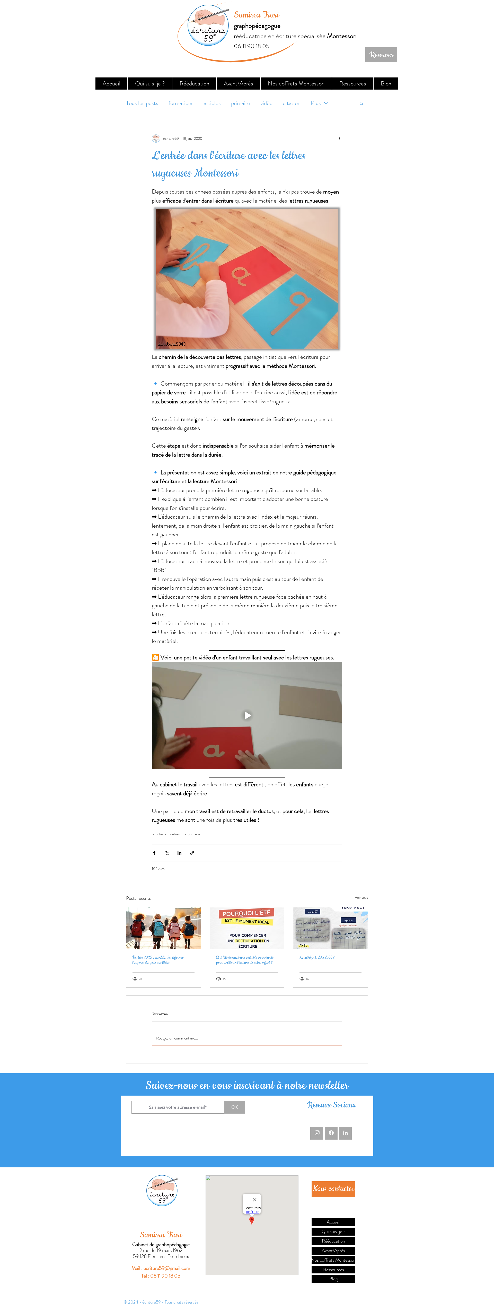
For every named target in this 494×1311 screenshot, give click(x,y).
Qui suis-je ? (333, 1231)
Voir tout (361, 897)
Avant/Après (333, 1250)
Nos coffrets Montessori (333, 1260)
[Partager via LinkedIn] (179, 852)
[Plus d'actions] (339, 138)
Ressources (333, 1269)
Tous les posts (142, 103)
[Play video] (247, 715)
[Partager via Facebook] (154, 852)
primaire (240, 103)
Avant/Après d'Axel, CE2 (317, 957)
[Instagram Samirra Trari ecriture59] (317, 1133)
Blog (333, 1278)
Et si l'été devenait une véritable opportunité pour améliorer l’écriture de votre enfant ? (245, 960)
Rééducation (333, 1241)
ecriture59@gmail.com (167, 1268)
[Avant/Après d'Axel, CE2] (330, 928)
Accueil (333, 1222)
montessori (175, 834)
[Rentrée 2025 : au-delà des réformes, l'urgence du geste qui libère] (163, 928)
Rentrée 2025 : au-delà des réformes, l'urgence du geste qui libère (158, 960)
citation (292, 103)
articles (212, 103)
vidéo (266, 103)
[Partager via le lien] (192, 852)
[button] (361, 103)
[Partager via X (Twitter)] (166, 852)
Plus (316, 103)
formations (181, 103)
